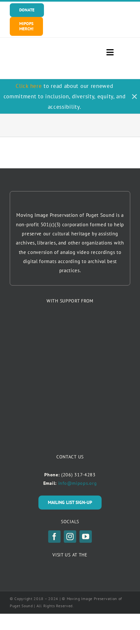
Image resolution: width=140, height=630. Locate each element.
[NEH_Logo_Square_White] (70, 359)
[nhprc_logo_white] (70, 391)
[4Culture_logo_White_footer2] (70, 322)
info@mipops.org (77, 483)
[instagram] (70, 536)
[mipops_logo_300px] (40, 55)
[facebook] (54, 536)
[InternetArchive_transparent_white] (70, 566)
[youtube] (85, 536)
